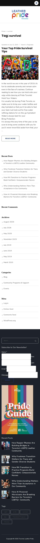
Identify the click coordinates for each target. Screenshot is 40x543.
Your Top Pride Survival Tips (17, 49)
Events (6, 289)
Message (5, 375)
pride (15, 512)
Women (6, 522)
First (32, 357)
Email (4, 369)
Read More (10, 138)
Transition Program (19, 517)
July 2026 (7, 228)
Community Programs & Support (16, 283)
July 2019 (7, 245)
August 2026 (9, 222)
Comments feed (10, 315)
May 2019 (8, 256)
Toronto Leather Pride (26, 539)
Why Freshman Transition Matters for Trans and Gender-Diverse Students (23, 459)
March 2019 (8, 262)
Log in (6, 303)
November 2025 (10, 239)
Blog (5, 277)
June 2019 (8, 251)
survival (25, 512)
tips (5, 517)
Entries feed (8, 309)
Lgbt (5, 512)
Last (32, 363)
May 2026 (8, 233)
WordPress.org (10, 320)
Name (4, 352)
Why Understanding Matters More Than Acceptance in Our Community (25, 483)
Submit (7, 380)
